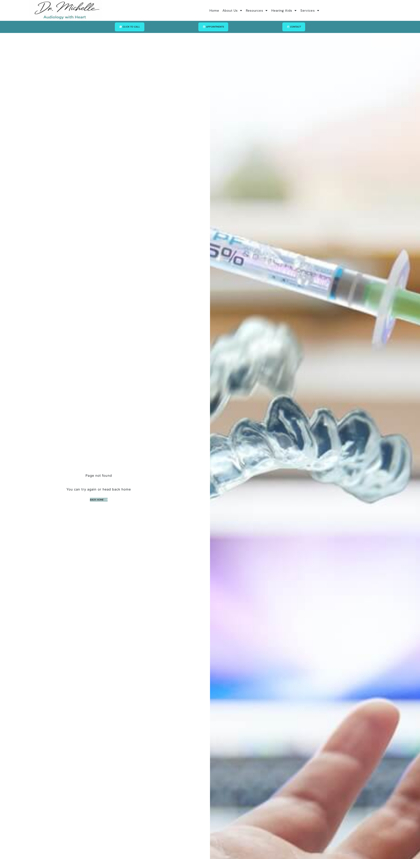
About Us (230, 10)
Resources (254, 10)
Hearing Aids (281, 10)
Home (214, 10)
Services (307, 10)
